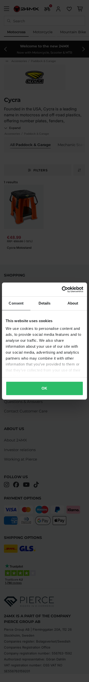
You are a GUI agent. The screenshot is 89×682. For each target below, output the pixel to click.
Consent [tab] (16, 303)
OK (44, 388)
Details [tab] (45, 303)
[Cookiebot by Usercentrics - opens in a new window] (62, 289)
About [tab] (72, 303)
